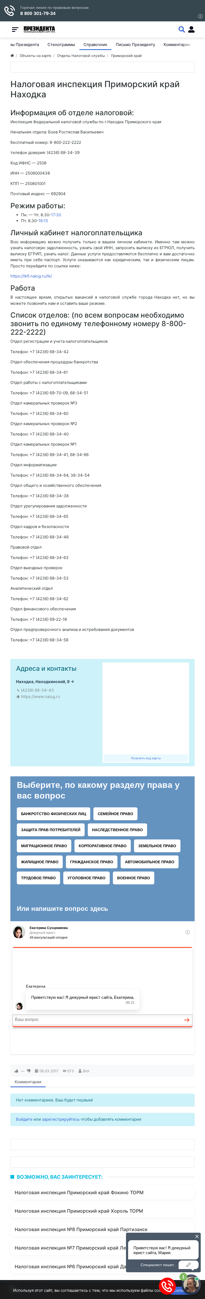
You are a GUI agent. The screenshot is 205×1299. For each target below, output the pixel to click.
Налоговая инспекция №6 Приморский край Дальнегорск (82, 1266)
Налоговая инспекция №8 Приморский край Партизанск (81, 1229)
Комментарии (28, 1081)
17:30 (56, 214)
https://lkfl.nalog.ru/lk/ (31, 276)
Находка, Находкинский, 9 (43, 681)
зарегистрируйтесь (61, 1119)
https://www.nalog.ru (40, 696)
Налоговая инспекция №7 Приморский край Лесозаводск (83, 1248)
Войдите (24, 1119)
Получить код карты (146, 758)
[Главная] (12, 55)
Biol (86, 1071)
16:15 (43, 220)
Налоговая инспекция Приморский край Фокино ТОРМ (79, 1192)
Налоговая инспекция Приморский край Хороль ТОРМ (79, 1211)
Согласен (182, 1290)
